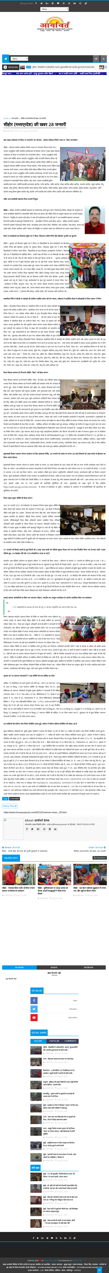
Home (6, 118)
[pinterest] (53, 3)
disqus (54, 967)
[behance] (75, 3)
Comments (70, 1041)
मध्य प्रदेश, (33, 131)
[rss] (69, 3)
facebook (88, 967)
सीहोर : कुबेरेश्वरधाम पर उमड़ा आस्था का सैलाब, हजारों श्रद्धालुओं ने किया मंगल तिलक (53, 891)
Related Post (11, 858)
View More (100, 857)
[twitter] (41, 3)
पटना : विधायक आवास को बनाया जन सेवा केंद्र (58, 1059)
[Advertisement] (54, 43)
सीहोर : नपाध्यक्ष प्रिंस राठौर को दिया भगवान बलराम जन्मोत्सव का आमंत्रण (18, 889)
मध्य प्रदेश (14, 118)
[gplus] (47, 3)
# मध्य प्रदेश (14, 798)
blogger (19, 967)
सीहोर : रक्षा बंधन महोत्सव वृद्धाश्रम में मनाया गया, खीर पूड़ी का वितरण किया (89, 889)
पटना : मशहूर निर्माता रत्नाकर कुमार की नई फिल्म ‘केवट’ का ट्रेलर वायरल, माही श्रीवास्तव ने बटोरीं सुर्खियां (59, 1131)
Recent (38, 1041)
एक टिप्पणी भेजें (11, 978)
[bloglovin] (58, 3)
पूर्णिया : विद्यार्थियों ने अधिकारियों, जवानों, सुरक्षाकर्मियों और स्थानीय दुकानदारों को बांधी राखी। (46, 67)
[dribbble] (64, 3)
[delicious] (86, 3)
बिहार (90, 67)
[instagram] (80, 3)
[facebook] (36, 3)
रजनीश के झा (77, 1261)
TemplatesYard (50, 1261)
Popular (54, 1041)
